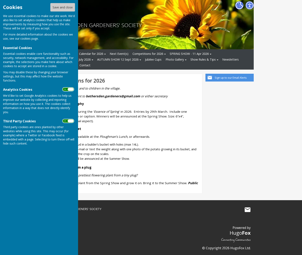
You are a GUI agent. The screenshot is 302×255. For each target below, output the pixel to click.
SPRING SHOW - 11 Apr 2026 (189, 54)
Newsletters (230, 59)
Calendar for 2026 (91, 54)
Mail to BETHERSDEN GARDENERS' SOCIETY (247, 210)
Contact (85, 65)
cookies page (29, 38)
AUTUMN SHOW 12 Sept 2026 (117, 59)
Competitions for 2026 (148, 54)
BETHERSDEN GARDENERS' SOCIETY (98, 25)
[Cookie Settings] (239, 5)
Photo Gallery (175, 59)
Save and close (63, 7)
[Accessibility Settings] (250, 5)
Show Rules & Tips (203, 59)
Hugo (240, 232)
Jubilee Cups (153, 59)
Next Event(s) (119, 54)
